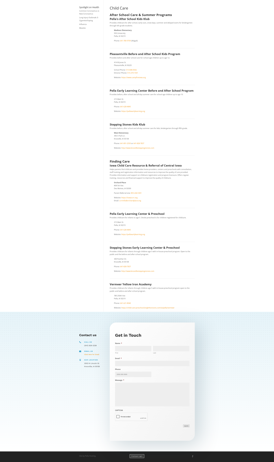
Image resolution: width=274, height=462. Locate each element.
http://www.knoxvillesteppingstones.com (137, 148)
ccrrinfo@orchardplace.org (130, 200)
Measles (82, 28)
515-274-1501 (132, 73)
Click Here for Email (91, 354)
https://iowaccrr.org (129, 197)
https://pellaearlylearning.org (133, 111)
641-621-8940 (125, 303)
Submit (186, 426)
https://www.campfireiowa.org (133, 77)
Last (154, 353)
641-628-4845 (125, 106)
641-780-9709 (125, 41)
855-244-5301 (136, 193)
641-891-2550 (125, 143)
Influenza (83, 24)
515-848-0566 (131, 70)
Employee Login (137, 456)
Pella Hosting (90, 456)
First (116, 353)
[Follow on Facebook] (193, 456)
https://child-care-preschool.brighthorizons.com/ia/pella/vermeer (147, 308)
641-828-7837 (138, 143)
